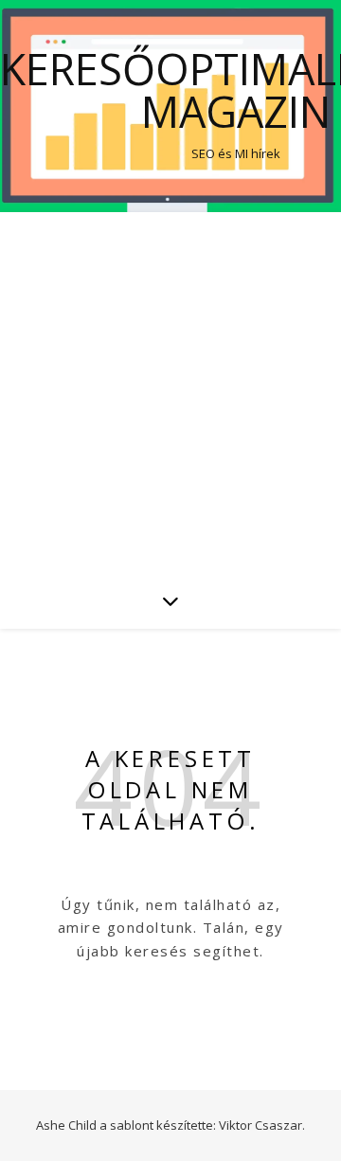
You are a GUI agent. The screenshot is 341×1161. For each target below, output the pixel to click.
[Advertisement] (170, 392)
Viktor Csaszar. (262, 1125)
